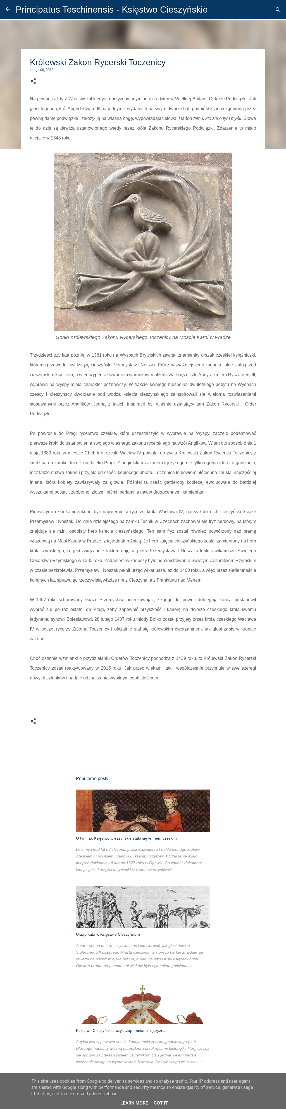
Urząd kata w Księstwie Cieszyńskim (108, 934)
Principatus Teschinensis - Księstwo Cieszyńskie (112, 9)
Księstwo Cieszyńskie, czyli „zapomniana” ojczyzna (121, 1030)
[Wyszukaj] (278, 9)
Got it (161, 1103)
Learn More (134, 1103)
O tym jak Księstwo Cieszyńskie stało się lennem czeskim (126, 838)
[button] (33, 81)
